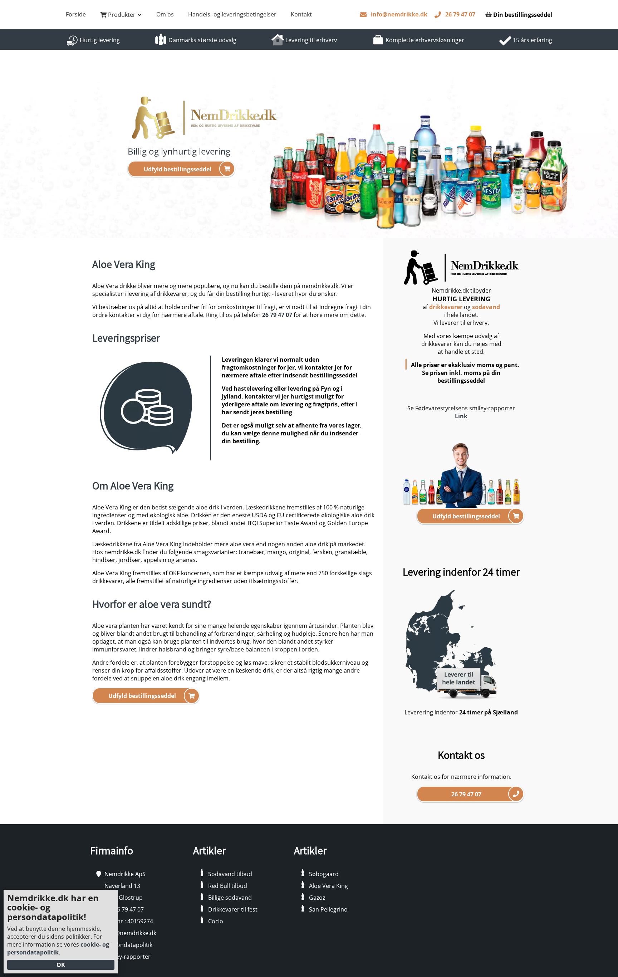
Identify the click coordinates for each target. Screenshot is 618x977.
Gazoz (317, 898)
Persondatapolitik (128, 945)
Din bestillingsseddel (522, 15)
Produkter (122, 15)
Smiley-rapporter (127, 957)
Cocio (215, 921)
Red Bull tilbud (227, 886)
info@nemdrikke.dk (399, 14)
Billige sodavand (230, 898)
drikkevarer (445, 307)
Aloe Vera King (328, 886)
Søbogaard (324, 874)
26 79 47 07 (460, 14)
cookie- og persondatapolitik (58, 948)
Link (461, 416)
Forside (76, 14)
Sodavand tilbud (230, 874)
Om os (165, 14)
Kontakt (301, 14)
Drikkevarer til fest (233, 909)
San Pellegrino (328, 909)
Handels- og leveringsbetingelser (232, 14)
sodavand (486, 307)
